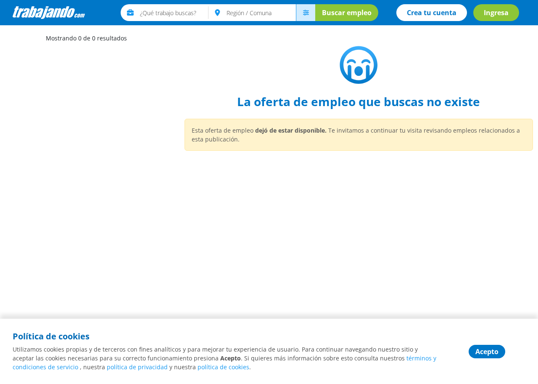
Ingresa (496, 12)
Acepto (486, 351)
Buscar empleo (347, 12)
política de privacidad (137, 367)
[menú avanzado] (305, 12)
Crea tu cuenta (431, 12)
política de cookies (223, 367)
